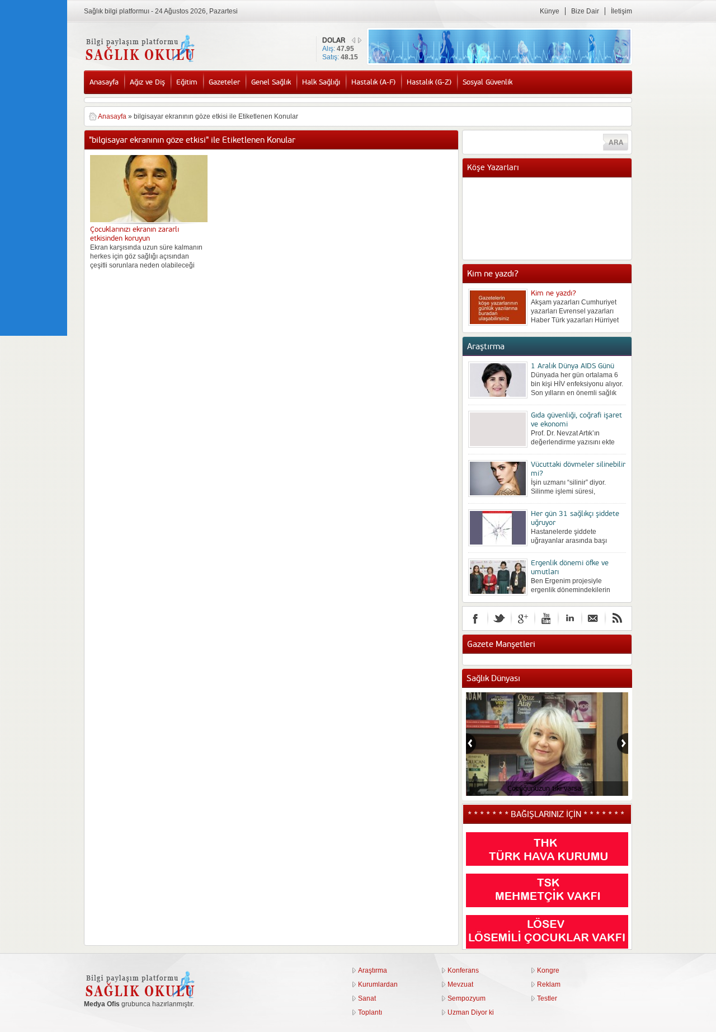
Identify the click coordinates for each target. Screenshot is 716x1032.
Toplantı (370, 1012)
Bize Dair (585, 11)
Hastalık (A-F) (373, 82)
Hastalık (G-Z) (429, 82)
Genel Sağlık (271, 82)
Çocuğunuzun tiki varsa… (547, 788)
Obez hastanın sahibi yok (570, 200)
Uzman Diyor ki (470, 1012)
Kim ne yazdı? (553, 293)
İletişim (621, 11)
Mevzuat (460, 984)
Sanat (367, 998)
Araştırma (372, 970)
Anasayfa (104, 82)
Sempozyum (466, 998)
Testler (547, 998)
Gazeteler (224, 82)
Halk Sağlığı (321, 82)
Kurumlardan (378, 984)
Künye (549, 11)
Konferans (463, 970)
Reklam (548, 984)
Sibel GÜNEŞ (551, 189)
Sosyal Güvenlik (487, 82)
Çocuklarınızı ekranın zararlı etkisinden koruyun (134, 234)
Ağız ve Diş (147, 82)
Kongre (548, 970)
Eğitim (186, 82)
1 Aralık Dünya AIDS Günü (572, 366)
